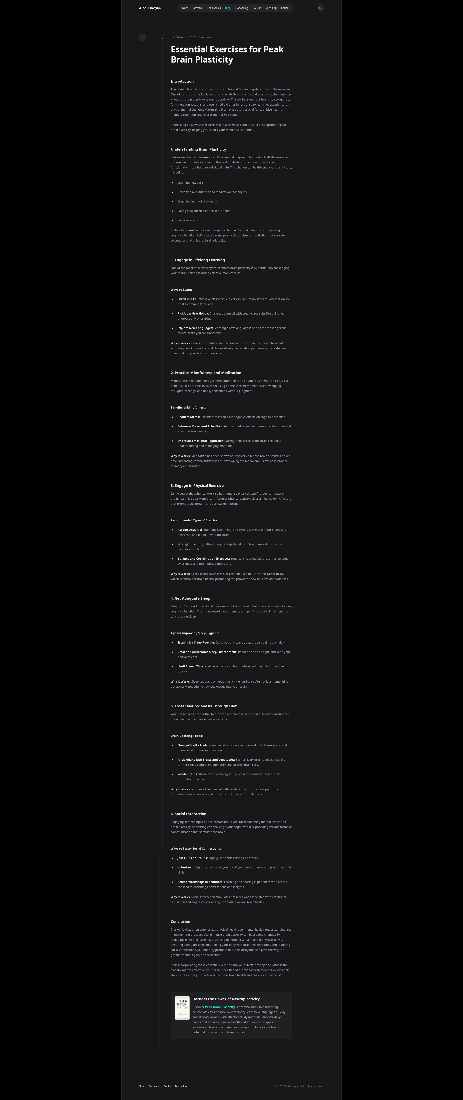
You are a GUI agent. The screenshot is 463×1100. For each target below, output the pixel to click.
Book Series (214, 8)
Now (185, 8)
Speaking (271, 8)
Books (167, 1086)
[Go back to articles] (142, 37)
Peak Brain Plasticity (220, 1007)
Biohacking (241, 8)
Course (257, 8)
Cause (284, 8)
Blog (228, 8)
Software (197, 8)
